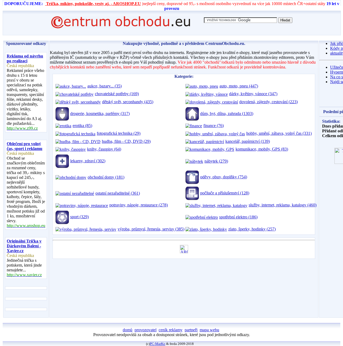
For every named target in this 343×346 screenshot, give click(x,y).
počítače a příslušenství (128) (224, 193)
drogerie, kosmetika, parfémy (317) (100, 113)
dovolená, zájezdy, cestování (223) (268, 101)
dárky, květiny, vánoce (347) (253, 93)
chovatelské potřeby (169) (117, 93)
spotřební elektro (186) (238, 217)
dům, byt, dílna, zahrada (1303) (226, 113)
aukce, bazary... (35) (104, 86)
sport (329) (79, 216)
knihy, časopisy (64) (104, 149)
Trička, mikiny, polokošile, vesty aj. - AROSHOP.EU (93, 3)
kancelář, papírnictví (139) (247, 141)
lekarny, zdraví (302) (87, 161)
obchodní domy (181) (106, 177)
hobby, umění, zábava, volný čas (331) (279, 133)
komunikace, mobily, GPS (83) (262, 149)
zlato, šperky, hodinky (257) (252, 229)
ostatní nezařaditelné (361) (117, 193)
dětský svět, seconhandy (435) (127, 101)
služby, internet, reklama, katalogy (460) (282, 205)
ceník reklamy (170, 330)
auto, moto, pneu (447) (238, 86)
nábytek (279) (216, 161)
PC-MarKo (157, 344)
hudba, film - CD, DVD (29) (126, 141)
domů (127, 330)
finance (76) (213, 125)
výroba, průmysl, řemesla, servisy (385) (151, 229)
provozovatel (145, 330)
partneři (191, 330)
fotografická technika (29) (118, 133)
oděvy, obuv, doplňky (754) (223, 177)
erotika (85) (82, 125)
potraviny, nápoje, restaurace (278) (138, 205)
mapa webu (209, 330)
